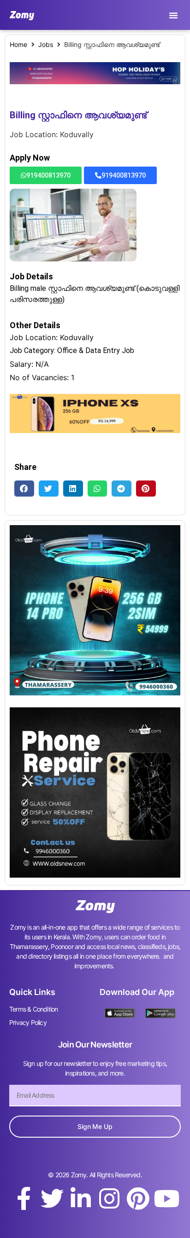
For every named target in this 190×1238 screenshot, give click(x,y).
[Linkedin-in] (80, 1198)
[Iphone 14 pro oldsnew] (95, 692)
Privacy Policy (28, 1022)
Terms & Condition (33, 1009)
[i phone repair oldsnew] (95, 874)
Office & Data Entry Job (95, 350)
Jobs (45, 44)
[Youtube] (166, 1198)
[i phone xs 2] (95, 430)
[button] (173, 15)
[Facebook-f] (23, 1198)
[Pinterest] (137, 1198)
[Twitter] (52, 1198)
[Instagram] (109, 1198)
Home (18, 44)
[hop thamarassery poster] (95, 81)
